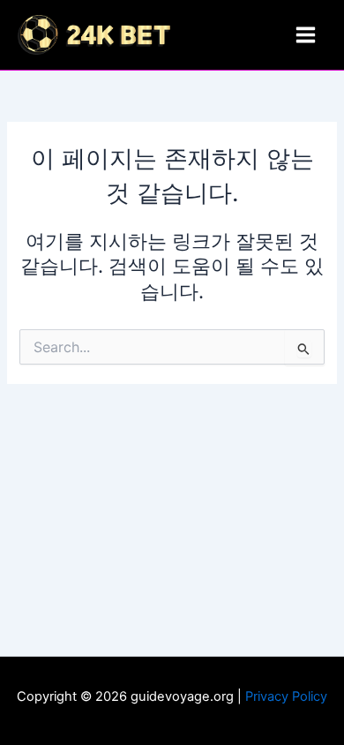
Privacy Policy (286, 696)
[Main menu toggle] (305, 35)
